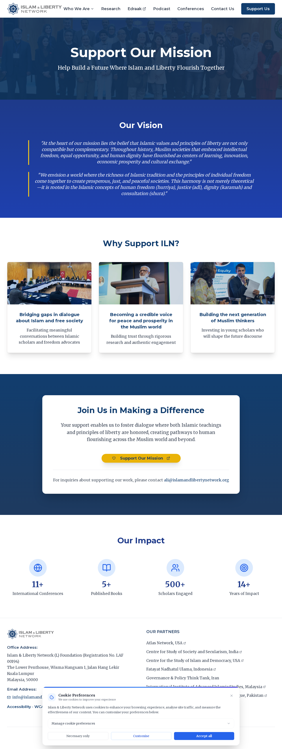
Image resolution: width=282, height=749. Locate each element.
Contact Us (222, 8)
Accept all (204, 736)
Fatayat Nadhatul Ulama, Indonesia (179, 670)
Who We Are (76, 8)
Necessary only (78, 736)
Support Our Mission (150, 459)
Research (111, 8)
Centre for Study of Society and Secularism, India (192, 652)
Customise (141, 736)
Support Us (258, 8)
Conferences (190, 8)
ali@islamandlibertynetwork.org (196, 480)
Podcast (161, 8)
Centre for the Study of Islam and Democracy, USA (193, 661)
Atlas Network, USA (164, 643)
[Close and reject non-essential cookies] (231, 695)
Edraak (137, 9)
